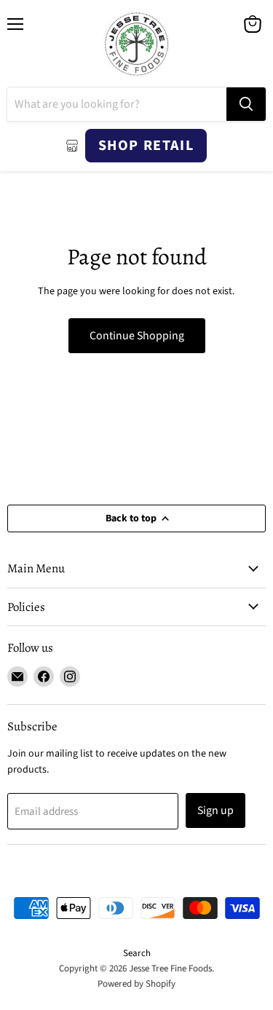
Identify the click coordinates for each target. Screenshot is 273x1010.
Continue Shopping (137, 336)
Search (137, 953)
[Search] (246, 104)
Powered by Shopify (136, 983)
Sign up (215, 810)
